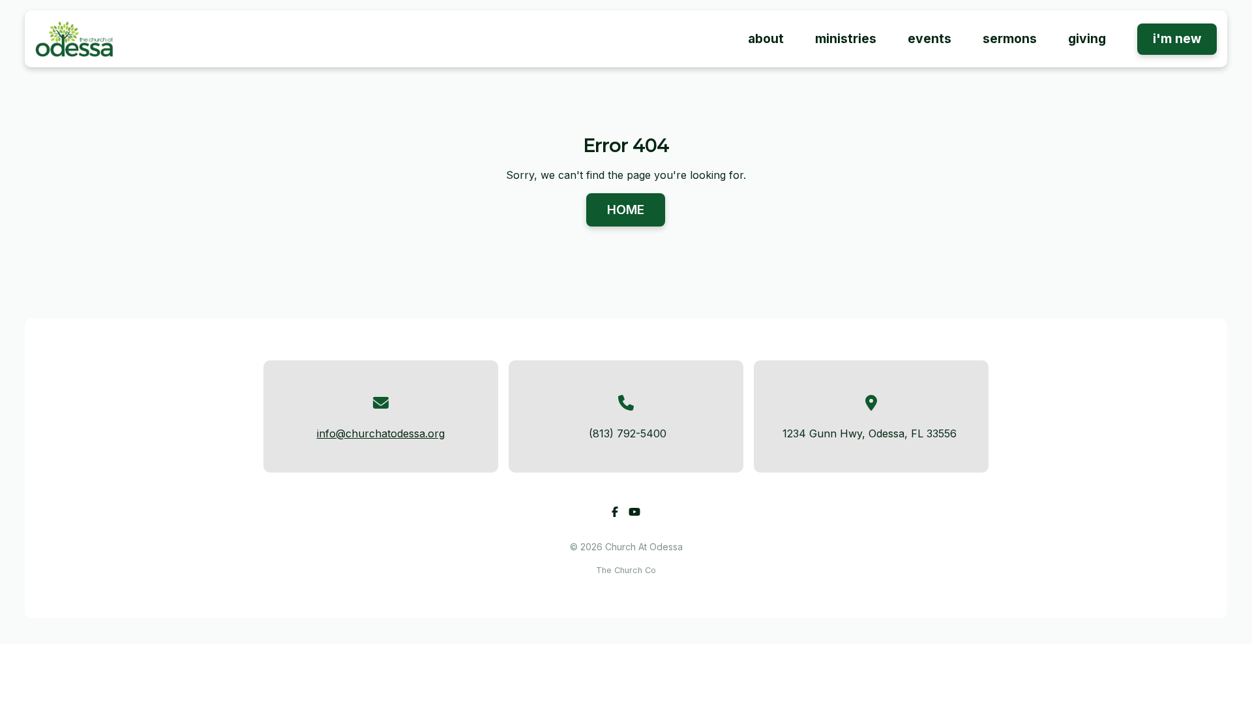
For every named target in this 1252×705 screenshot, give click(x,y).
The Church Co (626, 570)
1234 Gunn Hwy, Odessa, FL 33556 (869, 433)
